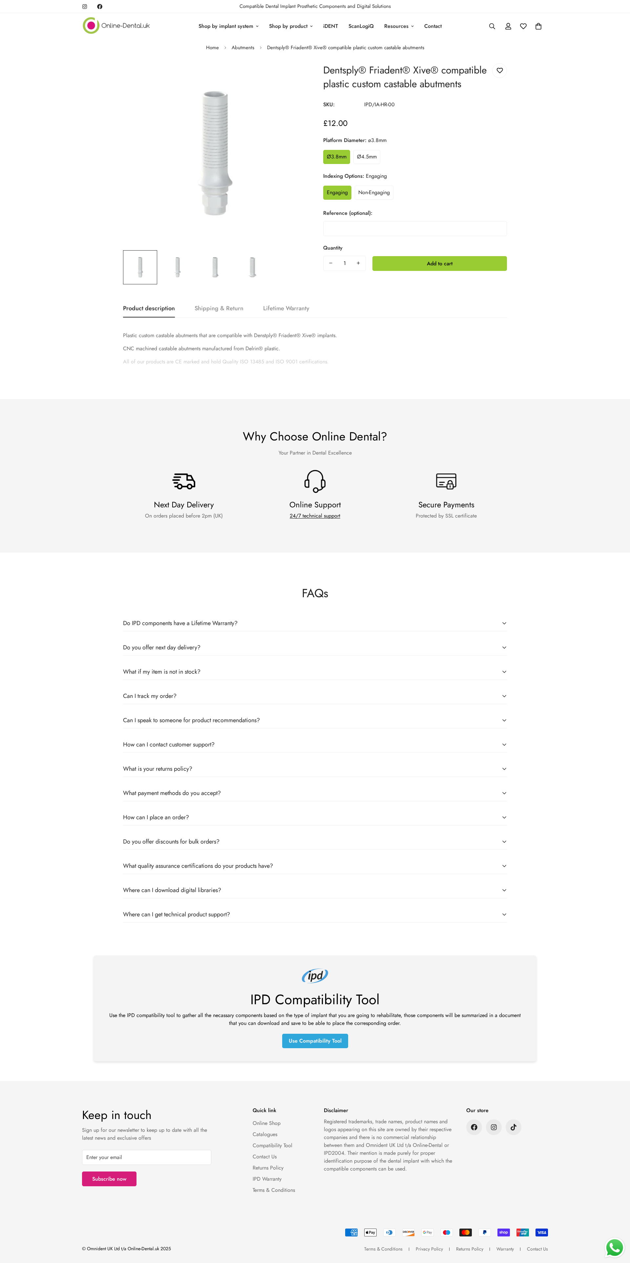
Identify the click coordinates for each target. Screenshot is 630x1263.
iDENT (330, 26)
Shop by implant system (226, 26)
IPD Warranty (267, 1179)
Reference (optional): (347, 212)
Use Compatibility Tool (315, 1041)
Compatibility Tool (272, 1145)
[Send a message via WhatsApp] (615, 1248)
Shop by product (288, 26)
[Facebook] (99, 6)
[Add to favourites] (499, 70)
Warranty (505, 1249)
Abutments (243, 47)
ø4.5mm (367, 156)
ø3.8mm (336, 156)
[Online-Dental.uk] (116, 26)
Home (212, 47)
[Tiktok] (513, 1127)
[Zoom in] (292, 75)
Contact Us (265, 1156)
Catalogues (265, 1134)
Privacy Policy (429, 1249)
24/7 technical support (315, 515)
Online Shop (267, 1123)
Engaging (337, 192)
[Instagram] (84, 6)
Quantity (333, 247)
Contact (433, 26)
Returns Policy (268, 1167)
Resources (396, 26)
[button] (538, 26)
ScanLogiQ (361, 26)
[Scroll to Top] (617, 1227)
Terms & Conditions (274, 1190)
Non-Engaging (374, 192)
